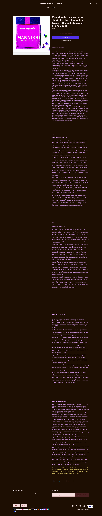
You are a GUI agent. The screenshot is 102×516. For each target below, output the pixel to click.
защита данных (29, 493)
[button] (90, 506)
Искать (15, 493)
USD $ (23, 505)
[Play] (15, 54)
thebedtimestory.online (51, 3)
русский (16, 505)
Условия (37, 493)
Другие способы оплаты (66, 40)
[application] (31, 53)
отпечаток (21, 493)
